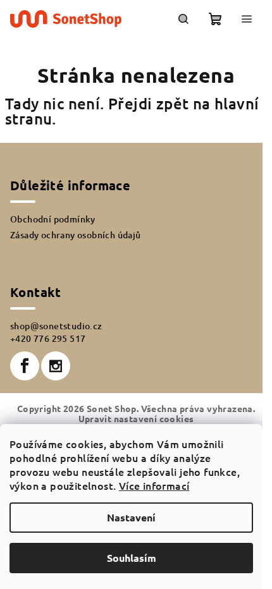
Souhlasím (131, 557)
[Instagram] (55, 365)
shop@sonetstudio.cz (56, 326)
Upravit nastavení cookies (136, 418)
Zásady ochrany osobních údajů (75, 235)
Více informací (154, 485)
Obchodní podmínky (53, 219)
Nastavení (131, 517)
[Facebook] (24, 365)
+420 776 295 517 (47, 338)
